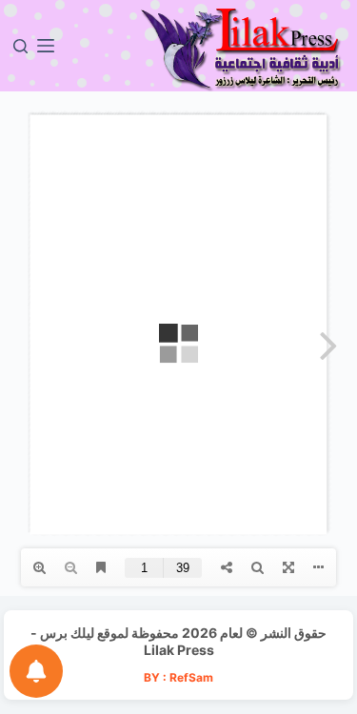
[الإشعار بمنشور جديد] (36, 671)
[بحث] (20, 46)
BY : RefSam (178, 677)
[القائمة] (45, 45)
